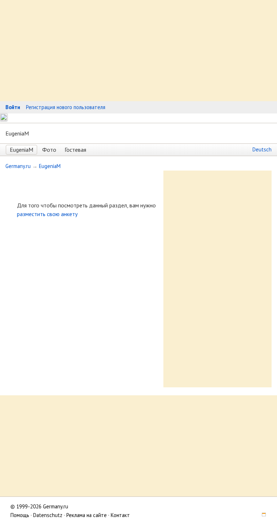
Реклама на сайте (86, 515)
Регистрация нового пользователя (65, 107)
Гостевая (75, 149)
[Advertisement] (138, 50)
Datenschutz (47, 515)
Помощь (19, 515)
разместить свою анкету (47, 214)
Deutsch (262, 149)
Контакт (120, 515)
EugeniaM (21, 149)
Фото (49, 149)
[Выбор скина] (261, 515)
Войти (12, 107)
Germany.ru (18, 166)
